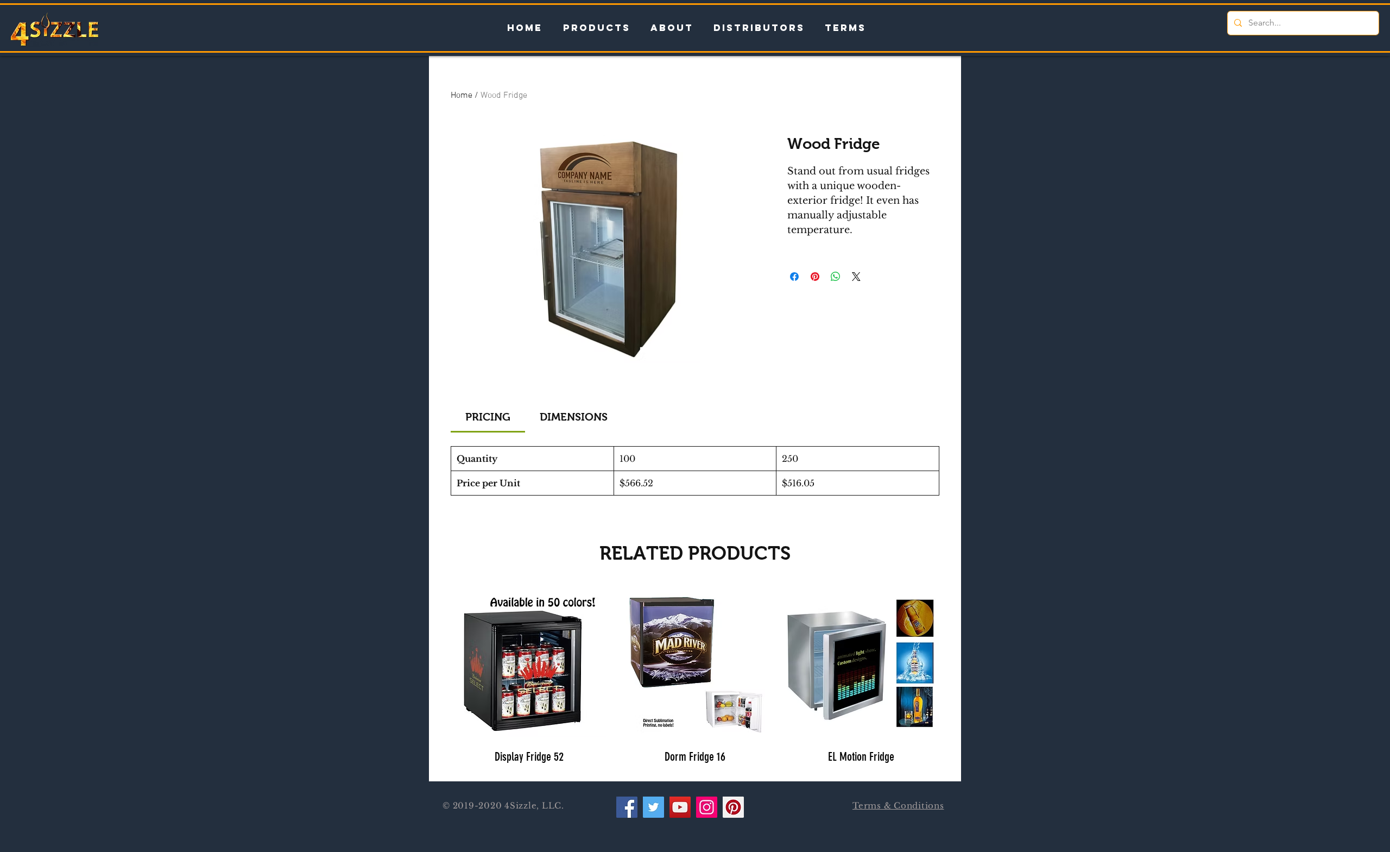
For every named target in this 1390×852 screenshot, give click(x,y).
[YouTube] (680, 807)
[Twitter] (653, 807)
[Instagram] (706, 807)
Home (461, 95)
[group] (695, 678)
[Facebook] (626, 807)
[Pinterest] (733, 807)
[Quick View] (528, 662)
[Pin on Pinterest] (815, 276)
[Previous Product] (435, 661)
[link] (487, 417)
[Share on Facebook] (794, 276)
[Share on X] (856, 276)
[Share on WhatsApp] (835, 276)
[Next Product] (954, 661)
